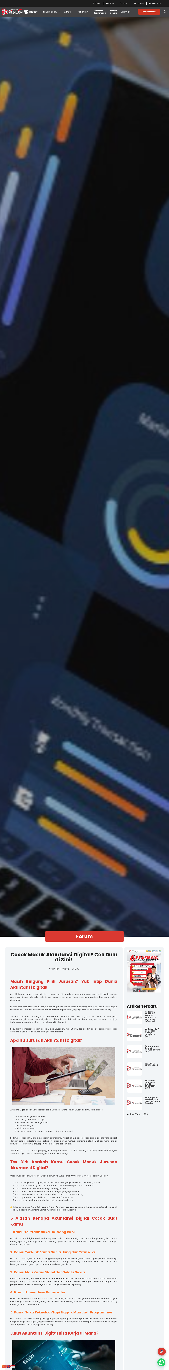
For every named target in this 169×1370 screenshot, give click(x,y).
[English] (8, 1366)
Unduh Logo (139, 3)
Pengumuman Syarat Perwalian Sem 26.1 (152, 1049)
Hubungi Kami (155, 3)
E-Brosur (96, 3)
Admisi (67, 12)
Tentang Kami (50, 12)
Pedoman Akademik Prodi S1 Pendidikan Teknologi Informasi (150, 1016)
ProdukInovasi (113, 11)
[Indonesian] (13, 1366)
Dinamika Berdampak (100, 11)
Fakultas (82, 12)
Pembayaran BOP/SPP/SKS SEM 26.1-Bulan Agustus (152, 1100)
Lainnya (125, 12)
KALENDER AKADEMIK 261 (151, 1064)
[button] (165, 11)
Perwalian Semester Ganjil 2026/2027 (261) (150, 1084)
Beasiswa (124, 3)
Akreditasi (110, 3)
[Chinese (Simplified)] (4, 1366)
